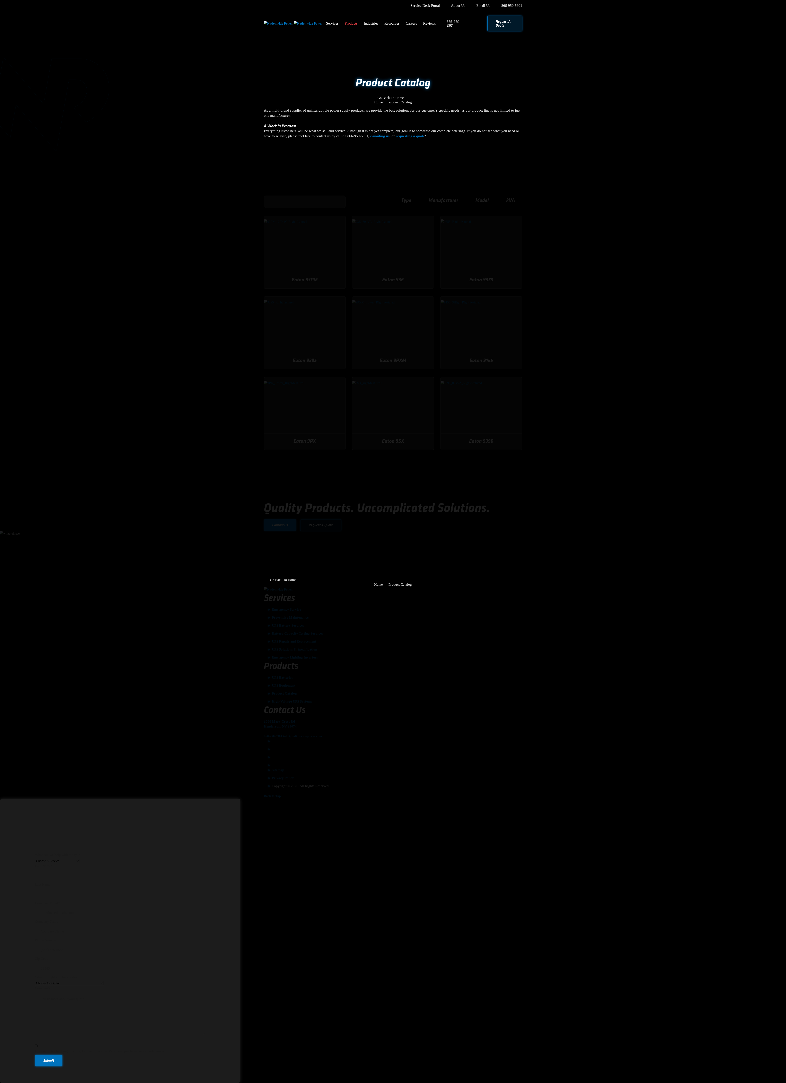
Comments (42, 988)
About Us (458, 5)
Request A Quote (503, 23)
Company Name (47, 921)
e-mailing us (380, 136)
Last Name (43, 884)
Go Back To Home (390, 98)
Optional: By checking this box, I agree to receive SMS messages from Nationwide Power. (100, 1051)
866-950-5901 (511, 5)
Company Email (47, 903)
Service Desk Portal (425, 5)
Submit (48, 1060)
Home (378, 102)
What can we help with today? (57, 855)
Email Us (483, 5)
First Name (44, 866)
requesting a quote (410, 136)
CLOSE (777, 9)
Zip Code (42, 959)
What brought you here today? (57, 977)
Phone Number (45, 940)
